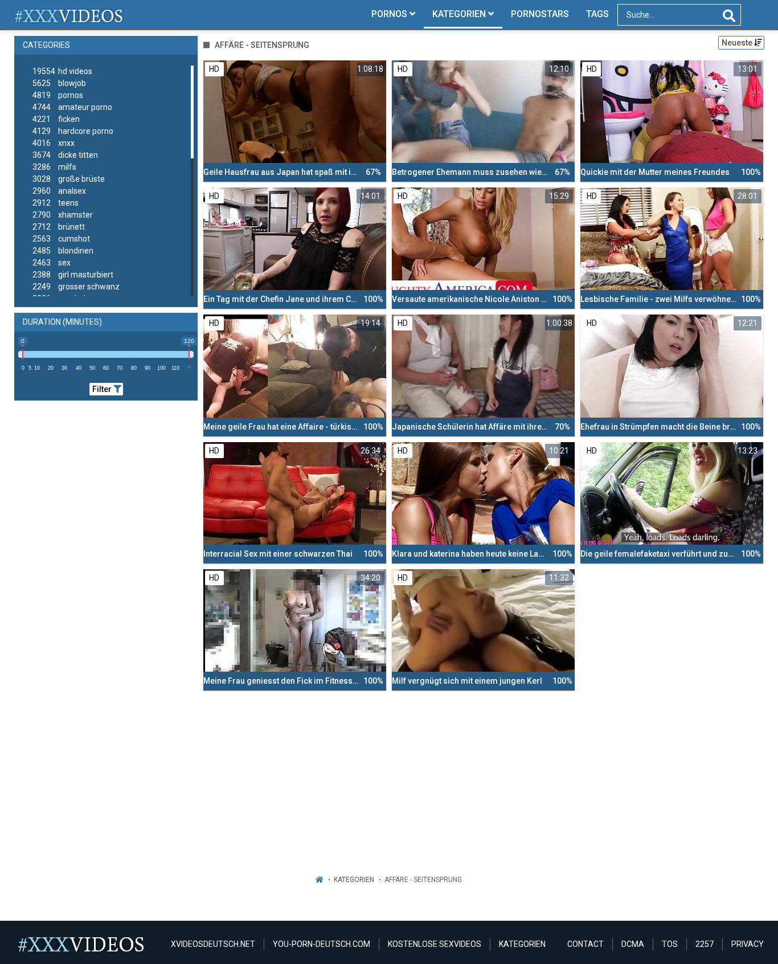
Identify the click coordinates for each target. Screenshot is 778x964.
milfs (54, 166)
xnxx (53, 143)
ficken (56, 119)
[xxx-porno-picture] (69, 15)
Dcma (632, 944)
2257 (704, 944)
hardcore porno (72, 131)
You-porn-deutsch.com (321, 944)
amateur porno (72, 107)
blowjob (59, 83)
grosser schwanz (76, 286)
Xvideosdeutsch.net (213, 944)
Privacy (747, 944)
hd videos (62, 71)
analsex (59, 190)
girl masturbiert (72, 274)
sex (51, 262)
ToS (670, 944)
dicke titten (65, 155)
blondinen (62, 250)
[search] (729, 16)
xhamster (62, 214)
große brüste (68, 178)
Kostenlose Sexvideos (434, 944)
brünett (58, 226)
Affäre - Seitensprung (423, 880)
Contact (585, 944)
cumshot (61, 238)
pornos (57, 95)
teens (55, 202)
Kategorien (354, 880)
